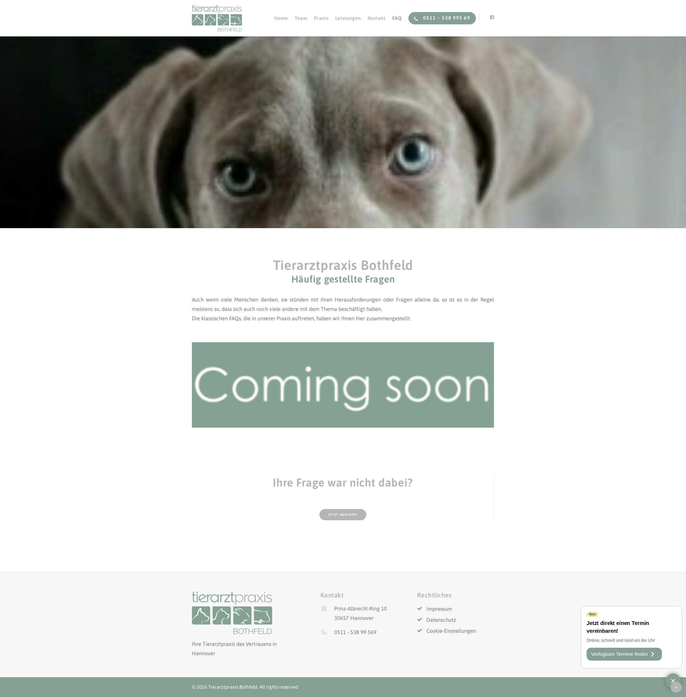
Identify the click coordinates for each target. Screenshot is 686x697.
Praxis (321, 18)
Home (281, 18)
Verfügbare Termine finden (619, 654)
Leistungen (348, 18)
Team (301, 18)
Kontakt (377, 18)
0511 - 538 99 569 (355, 632)
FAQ (397, 18)
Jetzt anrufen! (343, 515)
